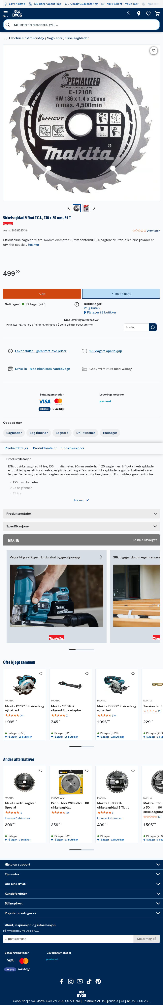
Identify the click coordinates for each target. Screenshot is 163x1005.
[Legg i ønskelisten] (153, 50)
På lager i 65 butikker (20, 736)
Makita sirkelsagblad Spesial (21, 805)
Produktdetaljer (16, 448)
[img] (24, 715)
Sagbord (62, 433)
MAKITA (9, 700)
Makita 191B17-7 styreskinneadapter (66, 708)
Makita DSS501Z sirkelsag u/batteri (116, 708)
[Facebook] (62, 981)
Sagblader (54, 38)
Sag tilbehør (39, 433)
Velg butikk (92, 308)
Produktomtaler (45, 448)
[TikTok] (89, 981)
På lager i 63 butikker (66, 839)
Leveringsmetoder (111, 394)
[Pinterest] (98, 981)
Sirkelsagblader (77, 38)
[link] (146, 231)
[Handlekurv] (157, 13)
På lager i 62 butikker (112, 736)
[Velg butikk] (139, 13)
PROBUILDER (58, 797)
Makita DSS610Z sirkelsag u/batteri (24, 708)
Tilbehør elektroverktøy (26, 38)
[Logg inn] (128, 13)
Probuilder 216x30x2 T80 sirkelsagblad (70, 805)
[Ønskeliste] (148, 13)
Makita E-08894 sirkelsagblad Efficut (113, 805)
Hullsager (110, 433)
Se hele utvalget (145, 540)
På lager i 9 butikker (19, 839)
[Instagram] (71, 981)
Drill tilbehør (85, 433)
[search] (8, 25)
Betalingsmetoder (52, 394)
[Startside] (67, 13)
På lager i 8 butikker (101, 312)
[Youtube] (80, 981)
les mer (33, 245)
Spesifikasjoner (72, 448)
